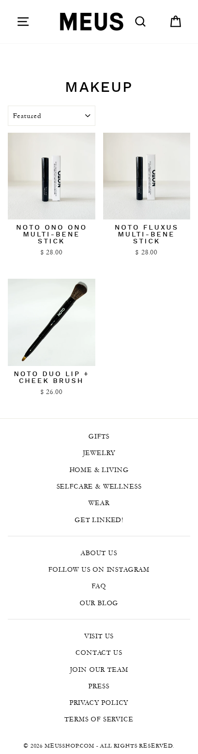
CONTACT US (99, 652)
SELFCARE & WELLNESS (99, 486)
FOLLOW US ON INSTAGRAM (99, 569)
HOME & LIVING (99, 469)
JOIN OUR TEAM (99, 669)
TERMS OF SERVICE (98, 719)
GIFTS (98, 436)
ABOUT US (99, 552)
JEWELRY (99, 452)
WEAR (98, 502)
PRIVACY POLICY (99, 702)
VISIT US (99, 636)
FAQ (99, 586)
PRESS (98, 686)
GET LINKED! (99, 519)
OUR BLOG (99, 603)
